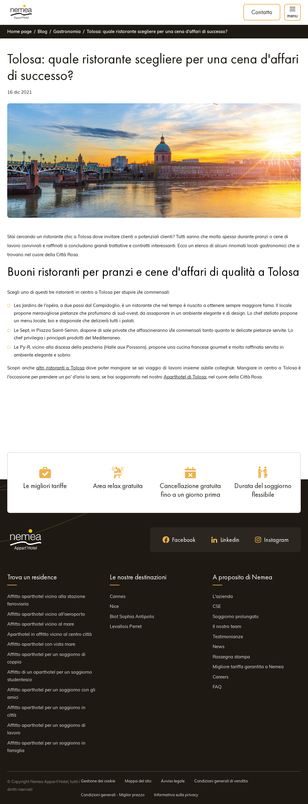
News (218, 646)
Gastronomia (67, 31)
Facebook (184, 540)
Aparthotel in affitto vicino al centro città (49, 634)
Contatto (261, 12)
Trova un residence (32, 576)
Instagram (276, 540)
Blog (42, 31)
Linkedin (229, 540)
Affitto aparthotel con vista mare (41, 644)
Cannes (117, 596)
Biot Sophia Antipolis (132, 616)
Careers (220, 677)
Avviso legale (173, 780)
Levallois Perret (126, 626)
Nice (114, 606)
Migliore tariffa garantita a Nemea (248, 666)
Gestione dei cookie (98, 780)
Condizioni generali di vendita (221, 780)
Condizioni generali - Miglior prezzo (112, 794)
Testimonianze (228, 636)
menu (292, 15)
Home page (19, 31)
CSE (217, 606)
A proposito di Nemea (242, 576)
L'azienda (223, 596)
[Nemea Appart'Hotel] (21, 12)
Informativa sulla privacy (176, 794)
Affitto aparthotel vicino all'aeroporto (46, 614)
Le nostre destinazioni (138, 576)
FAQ (217, 687)
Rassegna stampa (231, 657)
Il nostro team (227, 626)
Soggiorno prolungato (236, 616)
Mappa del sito (138, 780)
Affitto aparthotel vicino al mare (40, 624)
